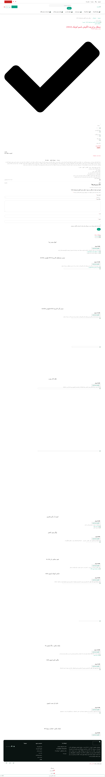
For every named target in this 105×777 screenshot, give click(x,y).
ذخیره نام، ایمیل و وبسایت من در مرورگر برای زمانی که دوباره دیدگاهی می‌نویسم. (86, 226)
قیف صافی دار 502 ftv (52, 559)
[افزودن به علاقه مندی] (92, 239)
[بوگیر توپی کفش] (97, 526)
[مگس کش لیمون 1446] (97, 655)
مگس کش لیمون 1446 (52, 660)
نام (100, 213)
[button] (96, 248)
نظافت (41, 759)
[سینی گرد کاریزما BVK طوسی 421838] (95, 267)
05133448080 (58, 748)
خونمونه (99, 18)
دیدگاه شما (98, 199)
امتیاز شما (98, 194)
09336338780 (64, 748)
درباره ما (64, 753)
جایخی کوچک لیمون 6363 (52, 573)
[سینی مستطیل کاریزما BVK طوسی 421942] (94, 251)
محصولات (94, 18)
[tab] (58, 160)
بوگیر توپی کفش (52, 532)
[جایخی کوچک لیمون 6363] (96, 568)
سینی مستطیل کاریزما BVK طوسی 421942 (52, 258)
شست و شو (40, 757)
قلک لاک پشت (52, 379)
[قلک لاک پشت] (86, 331)
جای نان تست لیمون (52, 703)
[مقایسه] (99, 239)
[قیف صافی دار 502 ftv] (94, 548)
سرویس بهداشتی (39, 755)
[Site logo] (99, 6)
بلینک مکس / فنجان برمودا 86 (52, 728)
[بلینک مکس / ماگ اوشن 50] (82, 601)
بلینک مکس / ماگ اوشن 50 (52, 645)
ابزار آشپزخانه (39, 746)
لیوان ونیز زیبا (52, 242)
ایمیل (99, 219)
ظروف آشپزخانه (39, 748)
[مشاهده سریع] (95, 239)
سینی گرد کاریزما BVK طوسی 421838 (52, 308)
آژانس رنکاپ (91, 763)
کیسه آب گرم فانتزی (52, 517)
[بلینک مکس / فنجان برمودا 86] (94, 718)
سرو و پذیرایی (39, 750)
